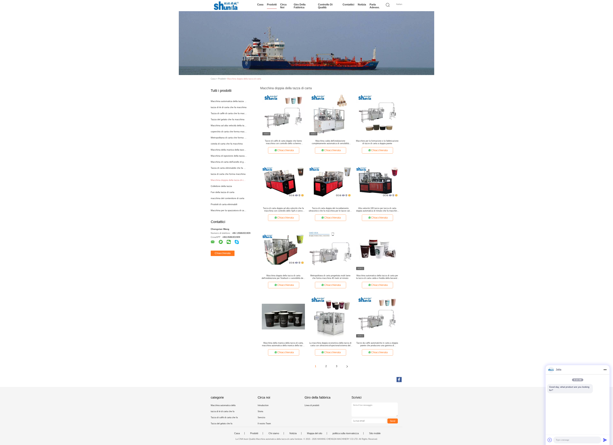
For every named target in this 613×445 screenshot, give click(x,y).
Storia (260, 411)
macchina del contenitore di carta (227, 198)
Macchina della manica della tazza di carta (229, 149)
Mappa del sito (314, 433)
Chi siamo (274, 433)
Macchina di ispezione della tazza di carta (229, 156)
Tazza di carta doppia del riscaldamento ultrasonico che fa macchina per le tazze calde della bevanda (330, 209)
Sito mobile (375, 433)
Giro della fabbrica (300, 6)
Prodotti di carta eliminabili (224, 204)
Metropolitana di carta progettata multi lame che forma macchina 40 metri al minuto (330, 276)
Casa (260, 4)
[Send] (605, 439)
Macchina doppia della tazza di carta (244, 79)
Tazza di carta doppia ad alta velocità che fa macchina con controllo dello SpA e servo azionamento (283, 209)
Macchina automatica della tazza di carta (229, 101)
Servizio (261, 417)
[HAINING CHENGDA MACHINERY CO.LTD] (226, 5)
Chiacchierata (223, 253)
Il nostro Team (264, 423)
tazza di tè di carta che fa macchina (228, 107)
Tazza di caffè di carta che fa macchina (229, 113)
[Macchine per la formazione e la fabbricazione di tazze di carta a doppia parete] (377, 114)
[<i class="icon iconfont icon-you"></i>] (347, 366)
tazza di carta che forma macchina (228, 174)
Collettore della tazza (221, 186)
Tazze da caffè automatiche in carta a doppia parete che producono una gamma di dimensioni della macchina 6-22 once (377, 344)
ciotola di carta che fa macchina (227, 143)
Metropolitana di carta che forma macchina (229, 137)
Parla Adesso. (375, 6)
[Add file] (550, 439)
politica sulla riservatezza (346, 433)
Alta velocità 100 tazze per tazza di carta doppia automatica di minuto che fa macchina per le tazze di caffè (377, 209)
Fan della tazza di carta (222, 192)
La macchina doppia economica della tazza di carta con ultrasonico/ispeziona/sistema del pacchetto (330, 344)
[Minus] (605, 370)
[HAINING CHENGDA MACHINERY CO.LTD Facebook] (399, 379)
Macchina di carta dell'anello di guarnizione (229, 162)
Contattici (348, 4)
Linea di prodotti (312, 405)
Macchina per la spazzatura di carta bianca (229, 210)
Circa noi (283, 6)
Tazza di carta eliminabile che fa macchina (229, 168)
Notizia (362, 4)
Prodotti (272, 4)
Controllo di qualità (325, 6)
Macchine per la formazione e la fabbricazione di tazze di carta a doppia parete (377, 142)
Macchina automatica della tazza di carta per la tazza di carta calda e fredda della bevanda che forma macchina (377, 276)
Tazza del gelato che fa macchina (227, 119)
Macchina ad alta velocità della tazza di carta (229, 125)
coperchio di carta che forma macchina (229, 131)
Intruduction (263, 405)
